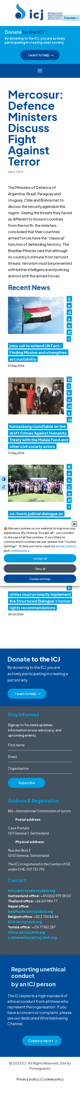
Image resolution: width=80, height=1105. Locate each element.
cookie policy (19, 550)
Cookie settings (40, 578)
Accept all (40, 558)
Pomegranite (40, 1068)
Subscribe (27, 783)
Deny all (40, 568)
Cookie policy (52, 1079)
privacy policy (66, 546)
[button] (74, 524)
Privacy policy (28, 1079)
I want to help (38, 55)
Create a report (40, 1040)
